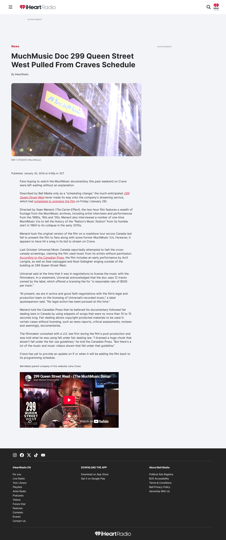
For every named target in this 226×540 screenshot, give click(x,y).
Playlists (17, 486)
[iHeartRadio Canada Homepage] (38, 7)
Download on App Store (94, 474)
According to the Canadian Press (42, 257)
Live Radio (19, 478)
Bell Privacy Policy (159, 486)
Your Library (20, 482)
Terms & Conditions (160, 482)
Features (18, 508)
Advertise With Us (159, 491)
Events (16, 516)
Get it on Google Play (93, 478)
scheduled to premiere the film (54, 201)
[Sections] (10, 7)
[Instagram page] (15, 455)
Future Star (19, 503)
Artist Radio (19, 491)
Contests (18, 512)
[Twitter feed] (29, 455)
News (15, 46)
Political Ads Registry (161, 474)
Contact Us (19, 520)
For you (17, 474)
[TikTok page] (36, 455)
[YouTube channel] (43, 455)
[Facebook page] (22, 455)
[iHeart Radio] (216, 6)
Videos (16, 499)
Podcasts (18, 495)
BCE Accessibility (159, 478)
